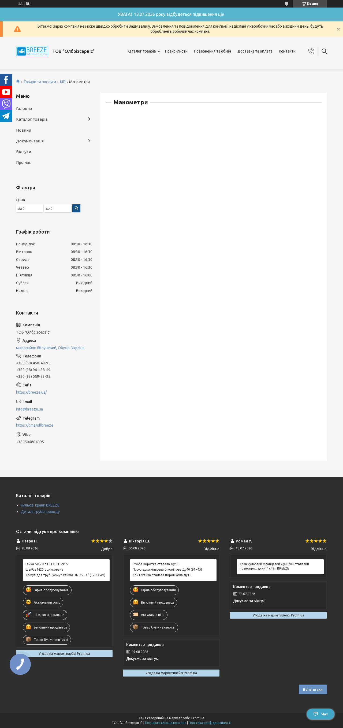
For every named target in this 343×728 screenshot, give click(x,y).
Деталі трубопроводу (40, 511)
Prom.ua (197, 718)
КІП (62, 82)
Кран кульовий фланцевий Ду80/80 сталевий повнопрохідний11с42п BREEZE (274, 566)
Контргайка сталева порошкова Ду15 (162, 575)
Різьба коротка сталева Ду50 (155, 564)
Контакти (287, 51)
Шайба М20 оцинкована (44, 569)
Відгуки (23, 151)
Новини (23, 130)
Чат (324, 714)
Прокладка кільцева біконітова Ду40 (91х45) (167, 569)
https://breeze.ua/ (31, 392)
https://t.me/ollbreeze (34, 425)
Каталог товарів (142, 51)
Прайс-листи (176, 51)
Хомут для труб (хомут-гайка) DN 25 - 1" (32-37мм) (65, 575)
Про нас (23, 162)
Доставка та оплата (255, 51)
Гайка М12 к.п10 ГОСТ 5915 (46, 564)
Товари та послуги (40, 82)
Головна (24, 108)
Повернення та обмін (212, 51)
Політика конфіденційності (210, 723)
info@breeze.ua (29, 409)
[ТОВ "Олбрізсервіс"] (32, 51)
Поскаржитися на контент (165, 723)
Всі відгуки (313, 689)
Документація (30, 141)
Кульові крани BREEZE (40, 505)
